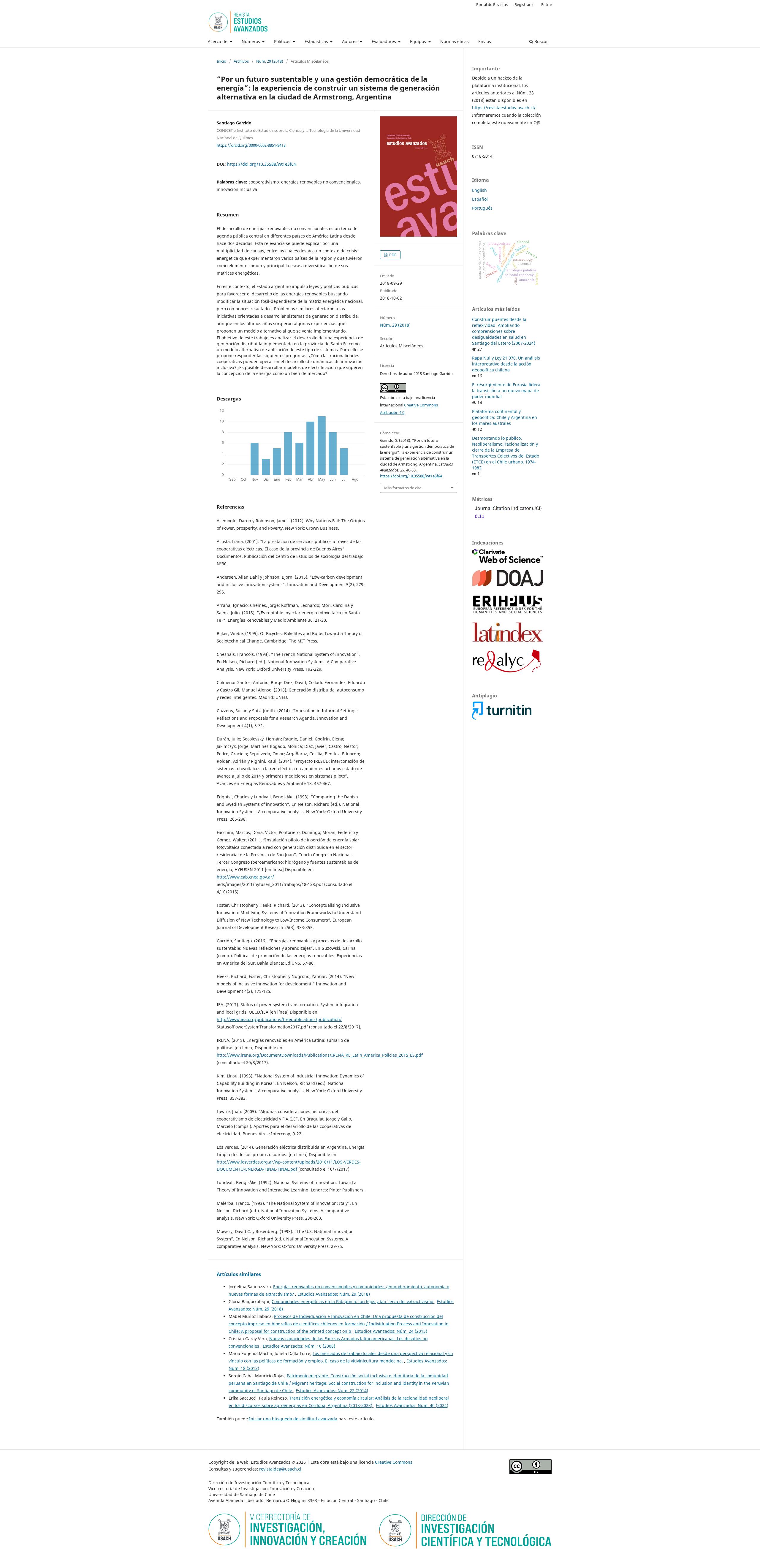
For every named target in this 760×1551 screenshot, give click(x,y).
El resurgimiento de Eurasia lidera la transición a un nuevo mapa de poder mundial (506, 390)
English (479, 190)
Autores (350, 41)
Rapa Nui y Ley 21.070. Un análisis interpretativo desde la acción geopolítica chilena (506, 364)
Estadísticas (317, 41)
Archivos (241, 61)
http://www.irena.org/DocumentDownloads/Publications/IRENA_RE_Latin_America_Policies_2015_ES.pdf (320, 1055)
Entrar (546, 4)
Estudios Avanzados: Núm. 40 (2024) (412, 1405)
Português (482, 208)
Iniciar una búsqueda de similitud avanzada (293, 1419)
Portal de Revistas (492, 4)
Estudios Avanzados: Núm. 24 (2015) (391, 1331)
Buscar (540, 41)
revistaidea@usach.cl (280, 1469)
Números (251, 41)
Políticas (283, 41)
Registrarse (524, 4)
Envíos (484, 41)
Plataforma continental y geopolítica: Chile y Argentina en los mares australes (504, 417)
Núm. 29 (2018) (269, 61)
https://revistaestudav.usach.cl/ (504, 107)
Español (480, 199)
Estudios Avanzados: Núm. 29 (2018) (333, 1294)
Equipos (418, 41)
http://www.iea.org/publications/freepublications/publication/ (279, 1019)
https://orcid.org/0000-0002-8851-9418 (251, 145)
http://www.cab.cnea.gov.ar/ (245, 877)
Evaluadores (384, 41)
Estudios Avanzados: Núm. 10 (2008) (299, 1346)
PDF (392, 254)
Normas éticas (454, 41)
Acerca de (218, 41)
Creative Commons (393, 1462)
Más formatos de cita (402, 487)
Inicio (221, 61)
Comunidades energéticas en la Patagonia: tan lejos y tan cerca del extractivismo (353, 1301)
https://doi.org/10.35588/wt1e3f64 (261, 164)
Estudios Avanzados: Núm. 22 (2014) (332, 1390)
